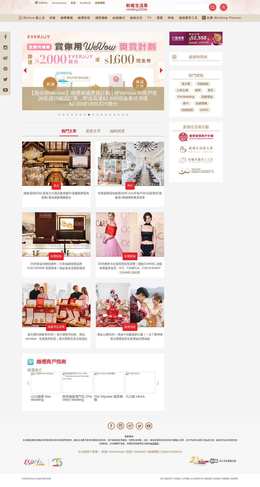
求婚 (52, 17)
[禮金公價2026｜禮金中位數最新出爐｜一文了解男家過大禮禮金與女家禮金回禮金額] (130, 305)
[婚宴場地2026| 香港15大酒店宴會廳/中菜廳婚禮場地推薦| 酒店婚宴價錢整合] (56, 164)
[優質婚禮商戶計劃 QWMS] (196, 137)
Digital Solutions (171, 451)
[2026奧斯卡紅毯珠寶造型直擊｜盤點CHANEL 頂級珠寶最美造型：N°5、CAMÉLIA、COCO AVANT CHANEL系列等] (130, 234)
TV (150, 17)
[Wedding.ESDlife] (136, 7)
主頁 (161, 479)
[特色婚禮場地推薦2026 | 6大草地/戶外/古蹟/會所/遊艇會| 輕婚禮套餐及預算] (130, 164)
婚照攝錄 (101, 17)
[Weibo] (5, 58)
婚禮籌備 (66, 17)
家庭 (73, 2)
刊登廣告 (177, 479)
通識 (160, 17)
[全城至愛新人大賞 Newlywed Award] (196, 160)
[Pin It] (5, 68)
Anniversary (59, 2)
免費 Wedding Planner (224, 17)
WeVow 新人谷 (34, 17)
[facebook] (5, 37)
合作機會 (185, 479)
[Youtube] (5, 90)
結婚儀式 (119, 17)
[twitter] (5, 79)
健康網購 (100, 2)
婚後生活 (136, 17)
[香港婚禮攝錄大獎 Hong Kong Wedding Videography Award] (196, 171)
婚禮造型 (84, 17)
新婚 (104, 451)
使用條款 (217, 479)
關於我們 (168, 479)
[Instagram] (5, 47)
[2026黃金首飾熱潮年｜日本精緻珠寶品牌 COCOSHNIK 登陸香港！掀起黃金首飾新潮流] (56, 234)
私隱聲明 (225, 479)
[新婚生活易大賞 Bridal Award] (196, 149)
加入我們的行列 (197, 479)
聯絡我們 (208, 479)
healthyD (85, 2)
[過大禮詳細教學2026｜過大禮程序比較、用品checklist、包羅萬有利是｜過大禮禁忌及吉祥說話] (56, 305)
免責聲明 (154, 443)
